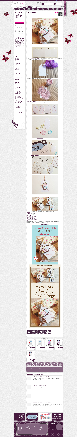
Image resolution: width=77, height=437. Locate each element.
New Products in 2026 (18, 15)
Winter (16, 118)
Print (56, 12)
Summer (16, 116)
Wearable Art (17, 79)
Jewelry (16, 67)
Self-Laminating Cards (18, 110)
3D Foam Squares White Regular (32, 218)
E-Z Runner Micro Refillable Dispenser (32, 219)
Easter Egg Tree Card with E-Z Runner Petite (34, 368)
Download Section (28, 425)
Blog (29, 7)
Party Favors (17, 70)
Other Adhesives (17, 105)
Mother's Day (60, 366)
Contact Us (40, 429)
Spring (16, 115)
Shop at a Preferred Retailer (19, 34)
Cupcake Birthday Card (18, 18)
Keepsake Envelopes (18, 100)
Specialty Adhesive (19, 428)
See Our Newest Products (20, 25)
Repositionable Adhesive (19, 108)
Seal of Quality (61, 1)
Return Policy (40, 430)
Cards (16, 62)
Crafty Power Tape (18, 93)
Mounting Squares (18, 102)
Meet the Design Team (20, 29)
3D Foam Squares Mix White (19, 38)
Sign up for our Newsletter (39, 328)
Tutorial (21, 53)
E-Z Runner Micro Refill (40, 366)
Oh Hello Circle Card (18, 20)
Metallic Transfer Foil (18, 101)
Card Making (19, 42)
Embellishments (17, 63)
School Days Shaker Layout (19, 14)
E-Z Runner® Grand (18, 97)
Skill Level (50, 364)
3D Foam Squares (17, 87)
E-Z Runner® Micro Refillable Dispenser (49, 346)
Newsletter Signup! (57, 416)
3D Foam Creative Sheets (19, 84)
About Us (50, 1)
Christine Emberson (34, 366)
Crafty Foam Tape (18, 92)
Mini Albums (17, 68)
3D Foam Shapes (17, 86)
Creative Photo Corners (18, 95)
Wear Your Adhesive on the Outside (19, 53)
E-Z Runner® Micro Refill (59, 345)
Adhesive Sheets (17, 91)
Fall (15, 114)
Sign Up (27, 427)
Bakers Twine (29, 366)
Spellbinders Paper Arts (30, 367)
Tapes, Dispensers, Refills (19, 425)
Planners (16, 72)
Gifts (16, 64)
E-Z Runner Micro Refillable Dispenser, (35, 58)
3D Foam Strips (17, 88)
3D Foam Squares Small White (19, 40)
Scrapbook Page (17, 73)
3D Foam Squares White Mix (40, 345)
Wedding (49, 367)
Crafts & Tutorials (18, 57)
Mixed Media (17, 69)
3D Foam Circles (17, 83)
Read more (33, 349)
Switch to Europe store (60, 0)
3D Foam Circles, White (30, 217)
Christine (32, 15)
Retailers (35, 7)
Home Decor (17, 65)
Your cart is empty (58, 4)
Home (18, 7)
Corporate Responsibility (42, 425)
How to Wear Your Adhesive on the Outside (19, 31)
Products (24, 7)
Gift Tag (56, 366)
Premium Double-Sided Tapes (19, 107)
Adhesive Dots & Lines (18, 89)
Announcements (19, 27)
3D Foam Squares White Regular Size (31, 346)
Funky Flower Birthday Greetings (18, 17)
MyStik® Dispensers (18, 103)
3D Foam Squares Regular (34, 155)
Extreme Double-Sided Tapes (19, 98)
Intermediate (41, 364)
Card (16, 42)
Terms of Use (57, 1)
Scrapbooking (17, 74)
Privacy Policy (53, 1)
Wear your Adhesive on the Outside (19, 78)
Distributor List (27, 426)
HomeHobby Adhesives (19, 431)
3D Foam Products (19, 429)
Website (44, 328)
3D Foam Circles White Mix (30, 357)
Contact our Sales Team (28, 428)
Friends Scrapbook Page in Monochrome (56, 368)
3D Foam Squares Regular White (19, 39)
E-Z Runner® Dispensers (18, 96)
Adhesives (17, 82)
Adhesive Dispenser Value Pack (20, 41)
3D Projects (17, 58)
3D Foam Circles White (40, 138)
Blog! (48, 328)
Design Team (34, 426)
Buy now (32, 347)
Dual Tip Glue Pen (19, 43)
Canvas (16, 60)
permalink (28, 367)
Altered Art (17, 59)
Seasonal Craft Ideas (19, 113)
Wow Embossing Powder (54, 367)
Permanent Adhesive (18, 106)
